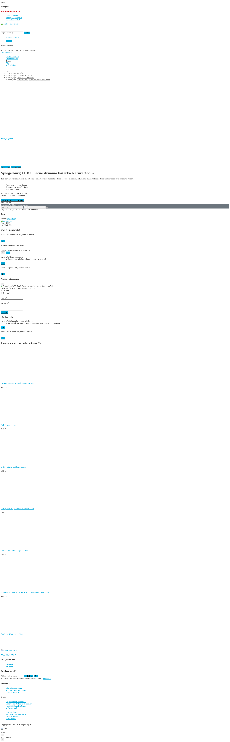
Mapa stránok (11, 719)
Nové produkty (11, 712)
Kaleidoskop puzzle (8, 425)
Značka (4, 219)
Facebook (9, 664)
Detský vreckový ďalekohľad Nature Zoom (17, 509)
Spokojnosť (5, 290)
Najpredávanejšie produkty (16, 714)
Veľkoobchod (11, 708)
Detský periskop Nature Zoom (12, 634)
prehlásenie (47, 679)
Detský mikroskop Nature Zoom (13, 467)
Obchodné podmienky (14, 688)
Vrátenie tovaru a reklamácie (16, 690)
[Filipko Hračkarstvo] (9, 24)
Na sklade (5, 225)
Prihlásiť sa (28, 676)
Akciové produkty (13, 716)
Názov (4, 298)
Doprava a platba (12, 692)
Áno (8, 253)
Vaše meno (5, 293)
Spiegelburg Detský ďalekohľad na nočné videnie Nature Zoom (25, 592)
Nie (3, 253)
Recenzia (5, 303)
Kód (2, 223)
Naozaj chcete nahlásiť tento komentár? (16, 250)
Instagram (9, 666)
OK (3, 241)
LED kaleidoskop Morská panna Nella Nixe (17, 383)
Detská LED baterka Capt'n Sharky (14, 551)
